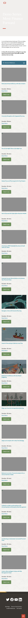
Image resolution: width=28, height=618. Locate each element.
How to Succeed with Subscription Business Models (14, 213)
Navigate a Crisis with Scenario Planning (11, 310)
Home (23, 616)
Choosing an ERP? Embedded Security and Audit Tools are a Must (13, 246)
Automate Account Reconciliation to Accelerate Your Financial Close (13, 279)
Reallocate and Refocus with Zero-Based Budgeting (11, 376)
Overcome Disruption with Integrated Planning (13, 116)
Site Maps (7, 606)
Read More (5, 91)
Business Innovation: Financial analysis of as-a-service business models (13, 473)
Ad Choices (19, 608)
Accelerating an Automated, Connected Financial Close (14, 539)
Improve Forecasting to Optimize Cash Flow (12, 343)
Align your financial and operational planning (13, 408)
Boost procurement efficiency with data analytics (13, 83)
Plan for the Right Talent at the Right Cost (12, 148)
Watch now (6, 94)
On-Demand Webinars (9, 63)
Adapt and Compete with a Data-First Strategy (13, 440)
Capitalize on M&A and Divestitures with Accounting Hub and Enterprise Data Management (14, 506)
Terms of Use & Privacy (16, 606)
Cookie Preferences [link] (10, 608)
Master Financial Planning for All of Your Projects (13, 181)
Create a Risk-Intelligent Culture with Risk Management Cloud (12, 572)
